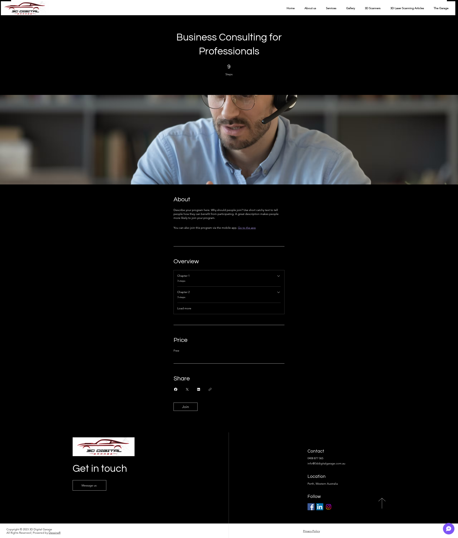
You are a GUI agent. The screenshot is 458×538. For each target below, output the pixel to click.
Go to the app (247, 227)
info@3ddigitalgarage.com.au (326, 463)
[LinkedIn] (319, 506)
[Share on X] (187, 389)
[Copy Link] (210, 389)
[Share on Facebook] (176, 389)
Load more (184, 308)
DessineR (54, 532)
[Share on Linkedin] (198, 389)
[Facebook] (311, 506)
